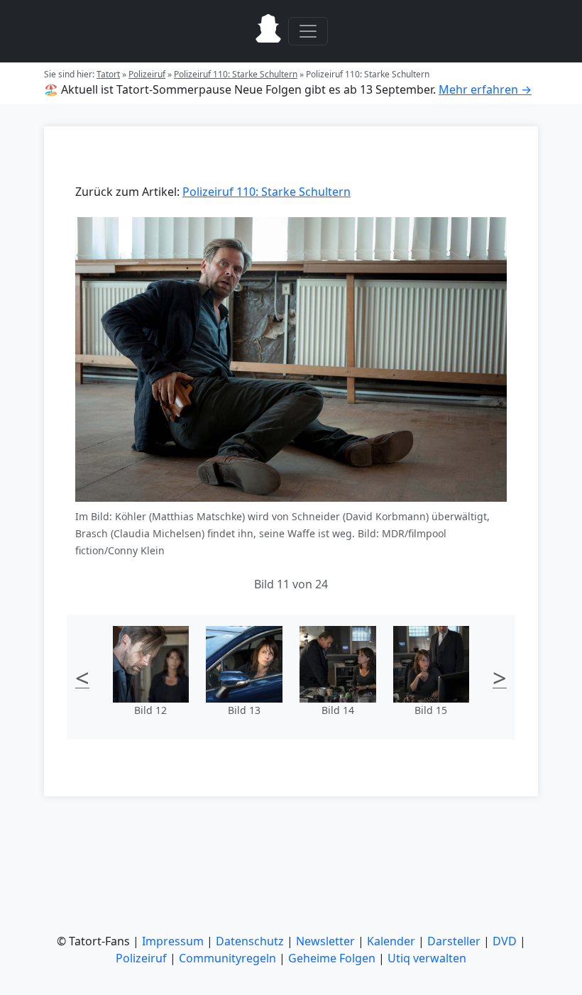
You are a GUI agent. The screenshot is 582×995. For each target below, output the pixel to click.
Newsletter (325, 941)
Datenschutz (250, 941)
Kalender (391, 941)
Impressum (173, 941)
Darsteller (454, 941)
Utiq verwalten (427, 958)
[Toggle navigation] (308, 31)
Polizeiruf (146, 74)
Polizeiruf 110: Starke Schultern (235, 74)
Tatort (108, 74)
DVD (505, 941)
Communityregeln (227, 958)
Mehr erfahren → (485, 89)
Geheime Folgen (331, 958)
